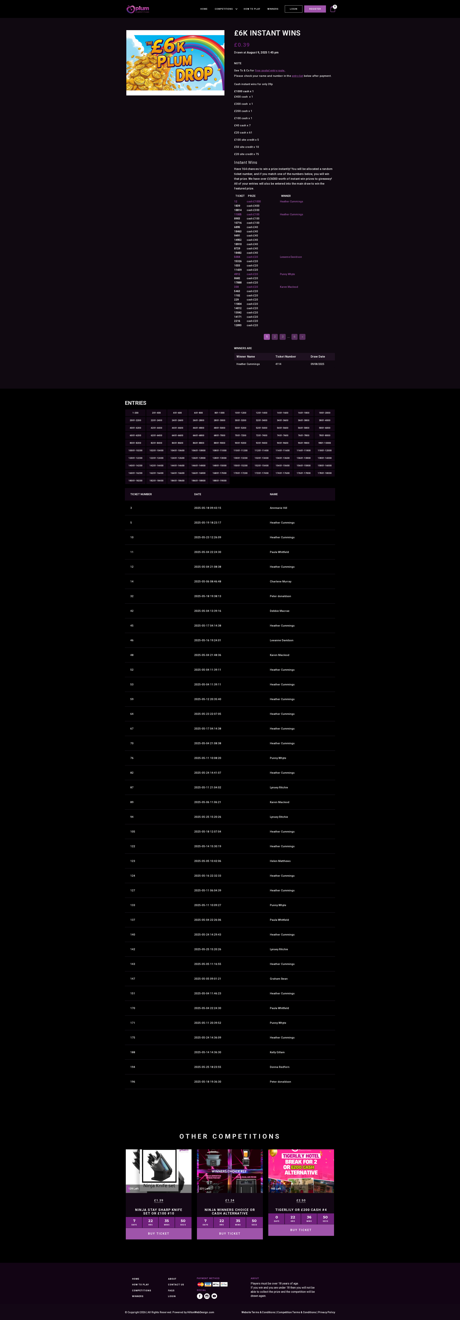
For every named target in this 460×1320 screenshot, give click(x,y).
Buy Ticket (158, 1233)
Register (315, 9)
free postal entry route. (270, 70)
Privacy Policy (326, 1312)
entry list (297, 76)
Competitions (224, 9)
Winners (273, 9)
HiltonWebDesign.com (200, 1312)
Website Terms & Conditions (258, 1312)
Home (204, 9)
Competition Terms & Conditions (296, 1312)
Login (293, 9)
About (172, 1279)
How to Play (252, 9)
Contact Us (176, 1284)
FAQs (171, 1290)
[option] (175, 62)
